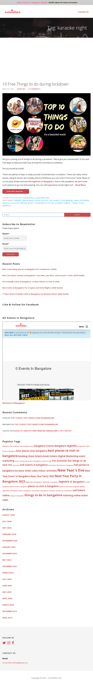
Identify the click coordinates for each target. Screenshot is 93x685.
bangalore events (44, 445)
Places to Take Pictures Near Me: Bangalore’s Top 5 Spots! (42, 430)
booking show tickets (30, 456)
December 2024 (9, 553)
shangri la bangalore (17, 496)
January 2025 (9, 547)
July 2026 (7, 521)
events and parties (21, 461)
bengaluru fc (82, 446)
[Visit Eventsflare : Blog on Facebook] (13, 643)
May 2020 (6, 592)
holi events (16, 465)
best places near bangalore (31, 450)
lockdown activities (44, 203)
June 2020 (7, 585)
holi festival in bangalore (65, 465)
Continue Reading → (15, 191)
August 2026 (8, 515)
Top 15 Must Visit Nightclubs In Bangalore (32, 418)
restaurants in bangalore (39, 491)
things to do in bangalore (43, 495)
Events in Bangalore (34, 461)
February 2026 (9, 534)
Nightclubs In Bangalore (34, 482)
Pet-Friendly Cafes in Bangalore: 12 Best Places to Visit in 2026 (30, 281)
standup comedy (63, 203)
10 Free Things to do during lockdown (35, 84)
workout (6, 206)
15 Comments (34, 89)
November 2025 (9, 540)
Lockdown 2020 (42, 198)
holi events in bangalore (34, 464)
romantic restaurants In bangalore (60, 491)
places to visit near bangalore (69, 486)
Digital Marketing (68, 456)
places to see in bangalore (19, 486)
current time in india (23, 200)
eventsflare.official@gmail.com (15, 662)
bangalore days (28, 446)
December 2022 (9, 566)
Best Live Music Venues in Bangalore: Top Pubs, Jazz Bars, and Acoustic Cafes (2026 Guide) (43, 275)
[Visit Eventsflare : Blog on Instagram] (8, 643)
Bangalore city (7, 446)
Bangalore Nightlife (66, 445)
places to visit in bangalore (43, 486)
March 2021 (8, 572)
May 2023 (6, 560)
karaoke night (27, 203)
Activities (16, 198)
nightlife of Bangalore (43, 181)
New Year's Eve (70, 470)
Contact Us (83, 12)
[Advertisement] (46, 59)
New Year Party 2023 (42, 476)
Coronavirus (28, 198)
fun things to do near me (61, 200)
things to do (78, 203)
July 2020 (7, 579)
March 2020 (8, 605)
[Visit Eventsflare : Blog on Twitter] (4, 643)
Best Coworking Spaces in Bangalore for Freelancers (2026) (29, 269)
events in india (47, 461)
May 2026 (6, 528)
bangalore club (18, 446)
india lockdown (81, 200)
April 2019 (7, 617)
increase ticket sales (26, 470)
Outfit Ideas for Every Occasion (62, 2)
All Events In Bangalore (13, 403)
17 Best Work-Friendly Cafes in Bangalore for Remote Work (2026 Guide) (35, 294)
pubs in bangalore (25, 491)
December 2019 (9, 611)
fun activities (41, 200)
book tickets (50, 456)
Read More (80, 185)
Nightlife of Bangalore (72, 481)
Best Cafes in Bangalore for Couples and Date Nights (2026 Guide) (32, 288)
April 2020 (7, 598)
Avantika (21, 89)
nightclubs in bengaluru (50, 482)
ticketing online (72, 495)
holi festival (52, 465)
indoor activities (10, 203)
